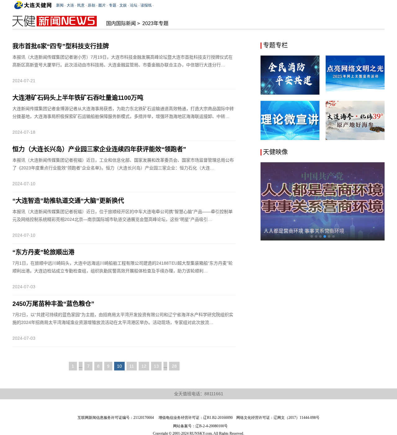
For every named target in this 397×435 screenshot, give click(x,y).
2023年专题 (155, 23)
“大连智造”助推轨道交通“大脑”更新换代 (68, 200)
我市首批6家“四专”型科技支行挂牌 (60, 46)
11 (131, 366)
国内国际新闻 (121, 23)
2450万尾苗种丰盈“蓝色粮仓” (53, 303)
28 (174, 366)
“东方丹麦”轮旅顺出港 (43, 252)
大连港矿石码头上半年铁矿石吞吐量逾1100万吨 (77, 97)
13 (156, 366)
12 (143, 366)
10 (119, 366)
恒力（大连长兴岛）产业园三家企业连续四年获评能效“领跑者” (99, 149)
